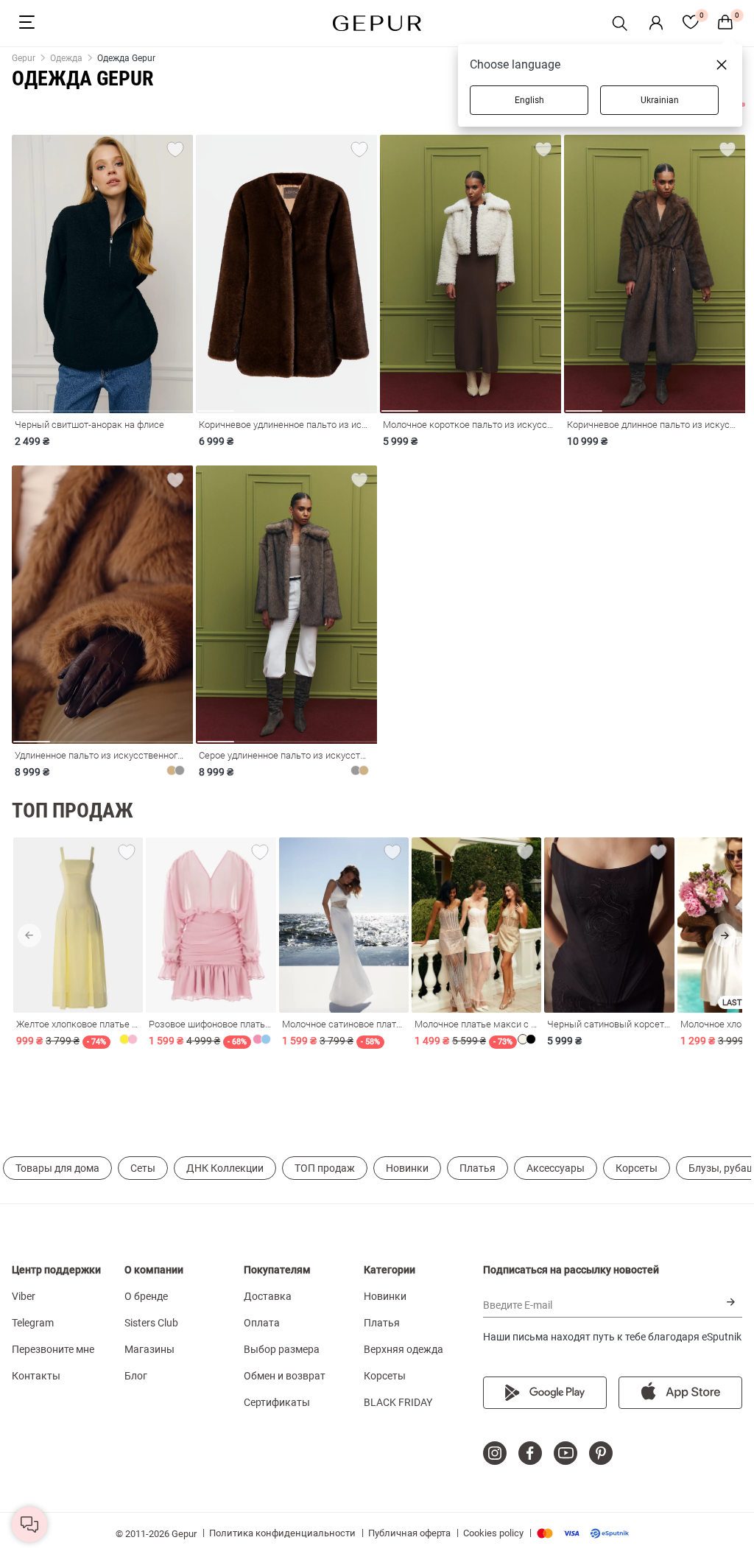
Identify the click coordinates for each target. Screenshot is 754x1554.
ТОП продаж (325, 1168)
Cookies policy (493, 1533)
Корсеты (637, 1168)
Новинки (407, 1168)
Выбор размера (282, 1349)
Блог (135, 1376)
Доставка (268, 1296)
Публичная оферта (409, 1533)
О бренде (146, 1296)
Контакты (36, 1376)
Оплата (262, 1323)
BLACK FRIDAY (398, 1402)
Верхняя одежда (403, 1349)
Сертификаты (277, 1402)
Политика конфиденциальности (282, 1533)
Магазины (149, 1349)
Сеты (142, 1168)
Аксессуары (555, 1168)
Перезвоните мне (53, 1349)
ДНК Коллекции (225, 1168)
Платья (477, 1168)
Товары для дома (57, 1168)
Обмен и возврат (284, 1376)
